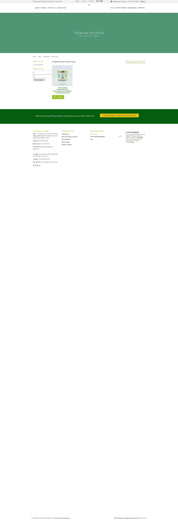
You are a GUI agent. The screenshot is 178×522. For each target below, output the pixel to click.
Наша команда (66, 142)
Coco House (94, 134)
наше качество (61, 8)
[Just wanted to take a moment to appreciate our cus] (142, 401)
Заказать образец (66, 144)
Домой (37, 8)
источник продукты (121, 8)
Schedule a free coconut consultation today (119, 115)
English (77, 1)
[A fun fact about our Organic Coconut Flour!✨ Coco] (135, 404)
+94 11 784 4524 (43, 141)
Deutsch (84, 1)
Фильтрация (39, 80)
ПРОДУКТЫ (44, 8)
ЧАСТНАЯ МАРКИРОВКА (97, 137)
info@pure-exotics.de (50, 162)
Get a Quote (58, 97)
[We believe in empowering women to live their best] (129, 196)
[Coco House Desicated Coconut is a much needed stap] (122, 207)
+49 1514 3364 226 (44, 159)
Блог (91, 139)
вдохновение (132, 8)
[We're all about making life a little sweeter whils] (135, 204)
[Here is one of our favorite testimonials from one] (122, 400)
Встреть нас (52, 8)
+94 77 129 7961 (44, 144)
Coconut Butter (38, 65)
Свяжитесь (141, 8)
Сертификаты (65, 134)
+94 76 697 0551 (134, 1)
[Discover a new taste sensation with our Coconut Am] (142, 240)
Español (91, 1)
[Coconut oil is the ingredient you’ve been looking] (129, 424)
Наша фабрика (66, 139)
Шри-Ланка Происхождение (69, 137)
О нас (112, 8)
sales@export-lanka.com (119, 1)
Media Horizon (142, 518)
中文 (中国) (99, 1)
